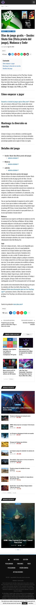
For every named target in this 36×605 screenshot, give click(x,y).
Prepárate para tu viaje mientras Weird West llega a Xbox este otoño (9, 324)
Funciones (18, 404)
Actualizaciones (18, 572)
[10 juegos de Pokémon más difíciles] (4, 444)
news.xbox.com (17, 304)
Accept (24, 603)
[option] (18, 525)
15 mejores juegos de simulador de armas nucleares (20, 469)
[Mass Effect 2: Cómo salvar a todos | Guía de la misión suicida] (18, 402)
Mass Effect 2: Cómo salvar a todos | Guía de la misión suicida (17, 409)
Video (29, 564)
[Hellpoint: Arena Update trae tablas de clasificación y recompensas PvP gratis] (10, 343)
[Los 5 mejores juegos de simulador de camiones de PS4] (4, 453)
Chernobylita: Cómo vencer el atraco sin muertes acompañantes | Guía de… (22, 460)
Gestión (25, 559)
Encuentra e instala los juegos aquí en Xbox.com (14, 102)
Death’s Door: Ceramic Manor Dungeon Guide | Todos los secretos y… (21, 486)
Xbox (3, 31)
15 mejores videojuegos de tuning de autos (20, 416)
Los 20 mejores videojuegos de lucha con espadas (22, 433)
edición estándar (12, 158)
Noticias (16, 559)
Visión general (24, 568)
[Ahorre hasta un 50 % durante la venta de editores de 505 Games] (10, 364)
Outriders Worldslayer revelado (29, 323)
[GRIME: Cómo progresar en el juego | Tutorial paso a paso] (4, 427)
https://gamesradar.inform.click (21, 583)
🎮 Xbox (7, 31)
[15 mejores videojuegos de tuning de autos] (4, 418)
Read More (31, 603)
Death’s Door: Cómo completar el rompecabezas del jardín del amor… (21, 477)
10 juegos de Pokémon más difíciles (18, 442)
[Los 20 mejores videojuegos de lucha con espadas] (4, 435)
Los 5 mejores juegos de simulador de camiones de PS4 (22, 451)
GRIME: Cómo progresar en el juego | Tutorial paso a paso (22, 425)
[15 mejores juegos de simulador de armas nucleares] (4, 470)
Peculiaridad (9, 564)
